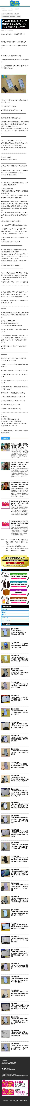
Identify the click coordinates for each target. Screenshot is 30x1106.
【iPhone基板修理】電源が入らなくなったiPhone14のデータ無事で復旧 (19, 980)
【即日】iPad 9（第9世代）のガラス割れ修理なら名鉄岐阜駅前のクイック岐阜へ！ (19, 926)
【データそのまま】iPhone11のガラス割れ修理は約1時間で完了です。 (20, 672)
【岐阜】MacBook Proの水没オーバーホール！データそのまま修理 (19, 940)
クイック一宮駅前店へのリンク (10, 404)
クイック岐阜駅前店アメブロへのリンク (13, 400)
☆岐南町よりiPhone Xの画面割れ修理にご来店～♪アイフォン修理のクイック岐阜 (20, 464)
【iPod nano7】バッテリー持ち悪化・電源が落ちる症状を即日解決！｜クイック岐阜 (19, 659)
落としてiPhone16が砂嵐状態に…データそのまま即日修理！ (19, 966)
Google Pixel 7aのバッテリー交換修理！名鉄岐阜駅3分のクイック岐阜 (19, 685)
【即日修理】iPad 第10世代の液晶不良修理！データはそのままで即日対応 (19, 699)
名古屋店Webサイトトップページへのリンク (14, 370)
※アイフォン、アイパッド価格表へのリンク (14, 296)
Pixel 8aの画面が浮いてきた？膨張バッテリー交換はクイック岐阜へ (19, 712)
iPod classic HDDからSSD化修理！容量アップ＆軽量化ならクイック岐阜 (19, 645)
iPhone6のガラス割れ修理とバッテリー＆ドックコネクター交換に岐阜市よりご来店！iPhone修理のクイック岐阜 (17, 548)
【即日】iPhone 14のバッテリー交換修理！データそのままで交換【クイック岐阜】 (19, 1047)
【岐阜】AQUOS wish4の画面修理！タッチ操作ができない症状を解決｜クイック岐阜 (19, 900)
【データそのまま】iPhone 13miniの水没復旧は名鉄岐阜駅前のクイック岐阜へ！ (19, 913)
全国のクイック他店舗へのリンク (11, 408)
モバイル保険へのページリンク (10, 241)
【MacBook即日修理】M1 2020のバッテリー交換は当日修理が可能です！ (19, 1033)
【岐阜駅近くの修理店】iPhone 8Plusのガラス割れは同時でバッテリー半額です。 (20, 779)
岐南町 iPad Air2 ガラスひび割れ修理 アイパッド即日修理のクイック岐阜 (19, 523)
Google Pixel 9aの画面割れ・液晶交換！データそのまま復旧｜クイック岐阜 (19, 765)
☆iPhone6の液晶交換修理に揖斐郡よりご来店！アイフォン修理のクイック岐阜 (19, 446)
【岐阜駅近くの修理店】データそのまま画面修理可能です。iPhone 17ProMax (19, 993)
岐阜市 (16, 430)
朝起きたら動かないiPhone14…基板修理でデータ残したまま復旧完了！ (19, 632)
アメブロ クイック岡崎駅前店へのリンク (13, 393)
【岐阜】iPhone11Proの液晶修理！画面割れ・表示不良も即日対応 (19, 739)
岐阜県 (8, 432)
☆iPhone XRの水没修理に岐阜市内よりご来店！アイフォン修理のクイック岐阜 (19, 484)
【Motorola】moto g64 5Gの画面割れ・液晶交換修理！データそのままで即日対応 (19, 846)
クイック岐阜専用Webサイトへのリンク (13, 397)
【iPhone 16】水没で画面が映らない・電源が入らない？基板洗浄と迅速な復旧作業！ (19, 805)
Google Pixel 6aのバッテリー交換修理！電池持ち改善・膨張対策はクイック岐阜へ (19, 859)
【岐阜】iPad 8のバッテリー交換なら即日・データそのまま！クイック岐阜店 (20, 725)
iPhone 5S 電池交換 (8, 430)
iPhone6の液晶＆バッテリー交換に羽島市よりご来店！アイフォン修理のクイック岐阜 (17, 542)
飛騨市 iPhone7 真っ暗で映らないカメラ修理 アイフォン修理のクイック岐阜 (20, 503)
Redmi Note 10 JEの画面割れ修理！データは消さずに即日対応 (19, 752)
